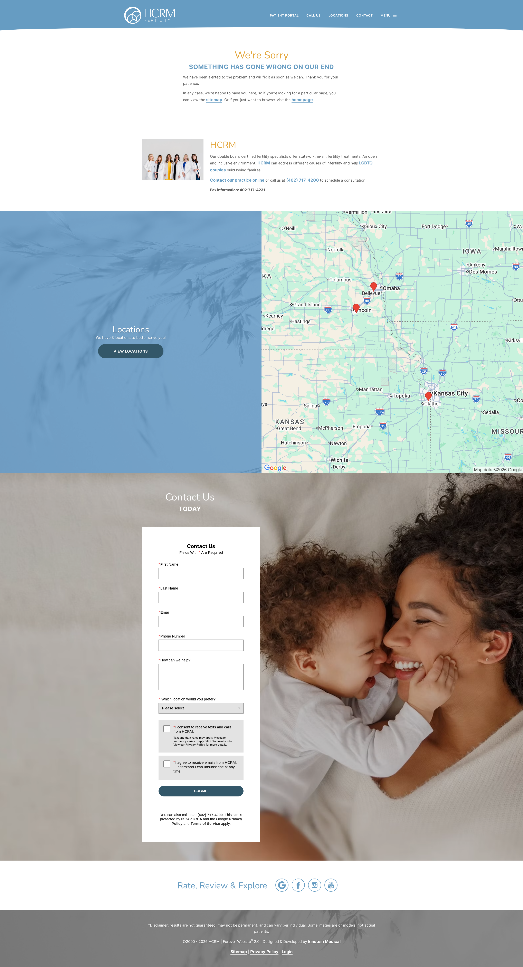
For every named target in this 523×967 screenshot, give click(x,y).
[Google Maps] (281, 885)
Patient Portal (284, 15)
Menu (386, 15)
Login (287, 951)
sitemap (214, 99)
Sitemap (238, 951)
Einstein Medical (324, 941)
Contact (364, 15)
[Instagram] (314, 885)
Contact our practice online (237, 180)
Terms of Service (205, 824)
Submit (201, 791)
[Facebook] (298, 885)
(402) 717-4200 (302, 180)
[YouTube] (330, 885)
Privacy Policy (195, 744)
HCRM (263, 163)
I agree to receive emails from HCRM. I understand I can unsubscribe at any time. (205, 766)
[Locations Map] (392, 341)
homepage (302, 99)
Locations (338, 15)
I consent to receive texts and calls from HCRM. (203, 735)
